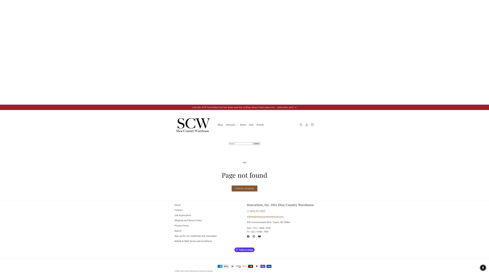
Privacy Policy (181, 225)
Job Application (182, 215)
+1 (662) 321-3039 (256, 211)
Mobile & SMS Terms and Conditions (193, 241)
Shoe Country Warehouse (189, 271)
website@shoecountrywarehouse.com (265, 216)
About (177, 205)
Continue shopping (244, 188)
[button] (232, 125)
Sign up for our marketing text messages (195, 236)
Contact (178, 210)
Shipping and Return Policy (188, 220)
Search (178, 231)
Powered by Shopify (206, 271)
